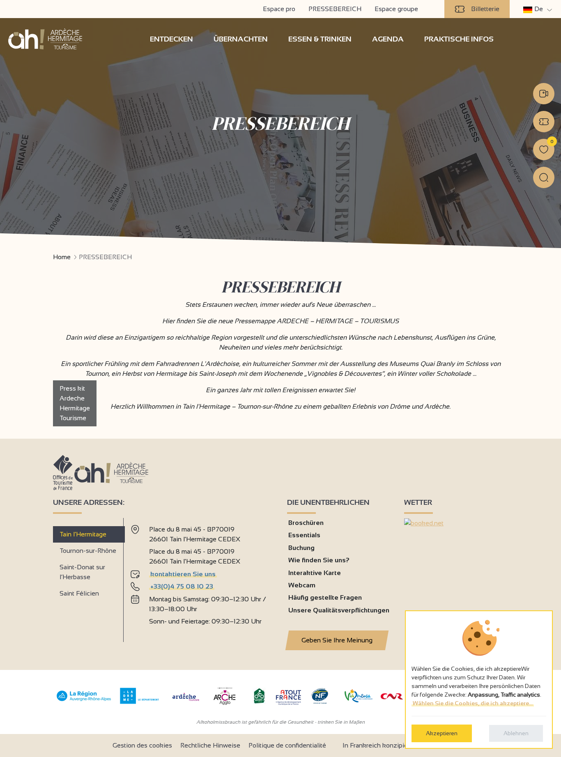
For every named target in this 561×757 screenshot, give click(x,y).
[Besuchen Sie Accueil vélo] (259, 701)
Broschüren (306, 522)
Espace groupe (396, 8)
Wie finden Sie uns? (318, 560)
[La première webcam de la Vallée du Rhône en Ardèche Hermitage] (543, 93)
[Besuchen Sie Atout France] (288, 696)
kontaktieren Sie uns (183, 574)
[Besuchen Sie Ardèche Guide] (186, 701)
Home (62, 256)
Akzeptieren (442, 733)
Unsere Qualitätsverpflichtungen (338, 610)
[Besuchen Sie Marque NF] (319, 701)
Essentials (304, 535)
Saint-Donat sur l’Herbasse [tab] (82, 572)
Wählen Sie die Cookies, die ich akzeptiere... (473, 703)
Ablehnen (516, 733)
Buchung (301, 547)
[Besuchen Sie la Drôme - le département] (139, 701)
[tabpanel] (202, 577)
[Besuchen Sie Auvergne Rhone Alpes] (84, 701)
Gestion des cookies (142, 745)
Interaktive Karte (314, 572)
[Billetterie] (543, 121)
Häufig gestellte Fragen (325, 597)
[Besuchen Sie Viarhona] (358, 700)
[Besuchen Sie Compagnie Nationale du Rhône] (392, 697)
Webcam (301, 585)
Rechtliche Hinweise (210, 745)
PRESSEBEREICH (334, 8)
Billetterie (485, 8)
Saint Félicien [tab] (79, 593)
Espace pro (279, 8)
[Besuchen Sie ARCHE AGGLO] (224, 705)
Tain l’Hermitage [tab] (83, 534)
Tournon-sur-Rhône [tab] (88, 550)
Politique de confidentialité (287, 745)
